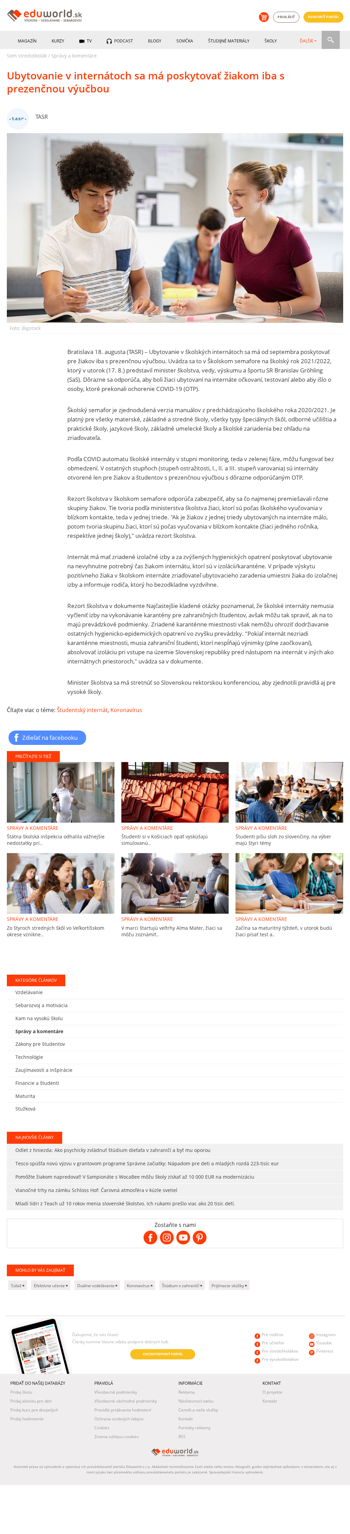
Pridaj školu (21, 1392)
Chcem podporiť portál (163, 1354)
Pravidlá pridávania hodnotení (122, 1410)
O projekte (272, 1392)
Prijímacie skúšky (228, 1286)
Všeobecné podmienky (115, 1392)
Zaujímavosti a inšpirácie (43, 1070)
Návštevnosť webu (195, 1401)
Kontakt (185, 1419)
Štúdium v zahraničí (181, 1286)
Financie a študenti (37, 1083)
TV (89, 41)
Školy (271, 41)
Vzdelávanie (29, 992)
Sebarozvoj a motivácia (41, 1005)
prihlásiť (286, 17)
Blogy (154, 41)
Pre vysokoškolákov (280, 1359)
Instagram (326, 1335)
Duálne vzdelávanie (96, 1286)
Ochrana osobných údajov (119, 1419)
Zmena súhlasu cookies (116, 1437)
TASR (42, 117)
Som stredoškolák (27, 55)
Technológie (29, 1057)
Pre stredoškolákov (280, 1351)
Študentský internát (82, 710)
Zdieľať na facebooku (50, 737)
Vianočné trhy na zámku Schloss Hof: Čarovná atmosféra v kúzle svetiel (96, 1190)
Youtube (324, 1343)
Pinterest (324, 1351)
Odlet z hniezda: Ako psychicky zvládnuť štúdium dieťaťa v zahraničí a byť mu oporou (113, 1150)
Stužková (25, 1108)
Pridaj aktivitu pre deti (31, 1401)
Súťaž (17, 1286)
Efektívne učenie (50, 1286)
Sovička (184, 41)
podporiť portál (323, 17)
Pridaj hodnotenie (27, 1419)
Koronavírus (126, 710)
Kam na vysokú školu (39, 1018)
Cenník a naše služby (198, 1410)
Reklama (186, 1392)
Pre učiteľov (273, 1343)
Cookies (101, 1428)
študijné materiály (229, 41)
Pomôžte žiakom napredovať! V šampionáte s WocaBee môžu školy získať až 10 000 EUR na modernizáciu (134, 1177)
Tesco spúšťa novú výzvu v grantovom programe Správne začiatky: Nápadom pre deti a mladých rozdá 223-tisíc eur (147, 1163)
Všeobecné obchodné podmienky (125, 1401)
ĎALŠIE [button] (306, 41)
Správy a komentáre (74, 55)
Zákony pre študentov (40, 1044)
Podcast (123, 41)
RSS (182, 1437)
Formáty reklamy (194, 1428)
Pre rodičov (272, 1335)
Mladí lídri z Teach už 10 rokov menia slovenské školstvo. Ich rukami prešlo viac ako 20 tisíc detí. (125, 1203)
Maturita (25, 1096)
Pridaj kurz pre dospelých (34, 1410)
